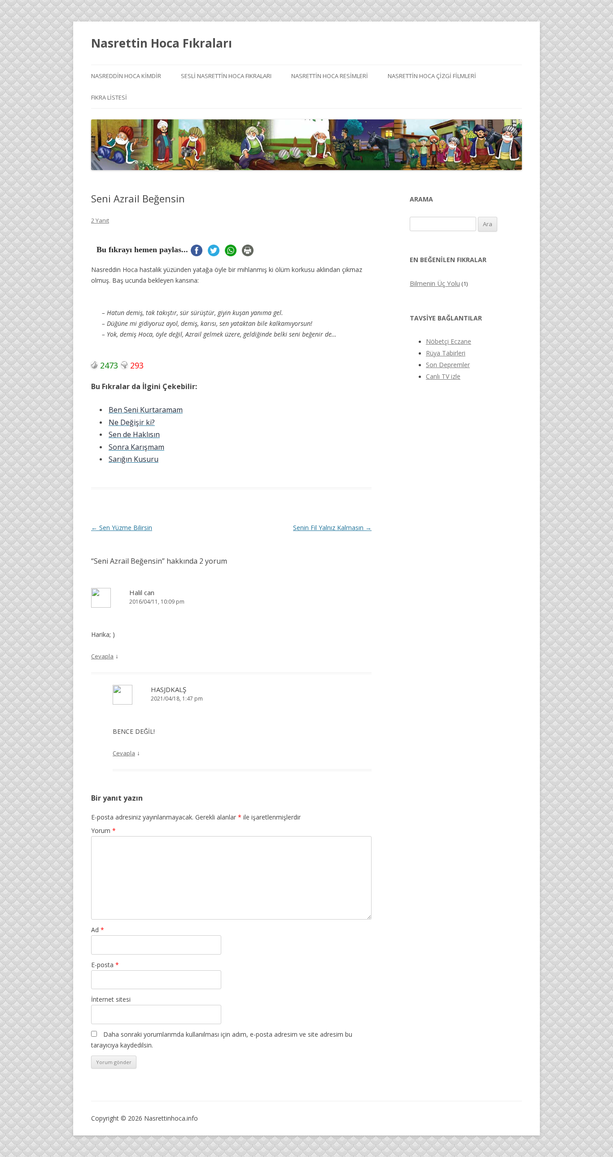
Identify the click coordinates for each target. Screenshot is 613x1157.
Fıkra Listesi (109, 97)
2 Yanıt (100, 220)
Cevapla (102, 656)
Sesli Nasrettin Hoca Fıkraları (226, 76)
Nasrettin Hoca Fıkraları (161, 43)
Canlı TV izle (443, 376)
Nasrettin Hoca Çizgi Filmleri (432, 76)
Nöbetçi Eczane (448, 341)
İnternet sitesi (111, 999)
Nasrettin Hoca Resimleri (329, 76)
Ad (97, 929)
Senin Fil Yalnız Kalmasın (332, 527)
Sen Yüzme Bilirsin (121, 527)
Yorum (103, 830)
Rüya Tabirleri (445, 353)
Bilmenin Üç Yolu (435, 283)
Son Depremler (448, 364)
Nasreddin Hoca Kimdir (126, 76)
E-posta (105, 964)
